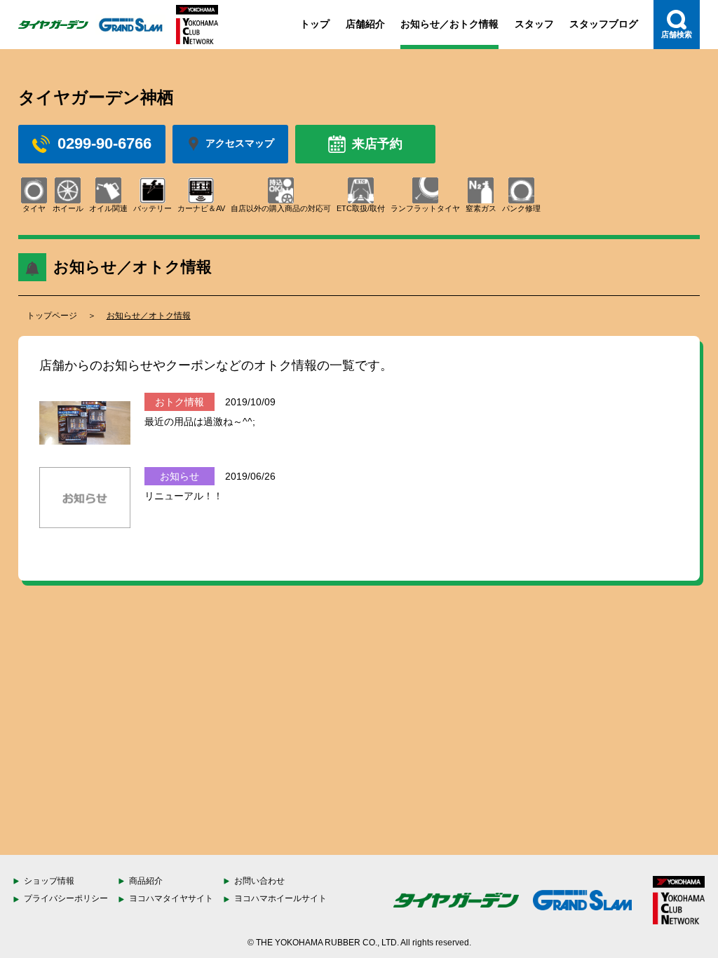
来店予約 (377, 144)
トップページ (52, 316)
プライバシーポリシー (66, 898)
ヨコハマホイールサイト (280, 898)
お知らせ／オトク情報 (149, 316)
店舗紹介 (365, 23)
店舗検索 (676, 34)
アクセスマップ (239, 143)
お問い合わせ (259, 881)
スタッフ (534, 23)
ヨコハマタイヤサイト (171, 898)
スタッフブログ (603, 23)
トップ (315, 23)
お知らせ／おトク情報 (449, 23)
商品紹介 (146, 881)
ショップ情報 (49, 881)
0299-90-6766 (104, 143)
